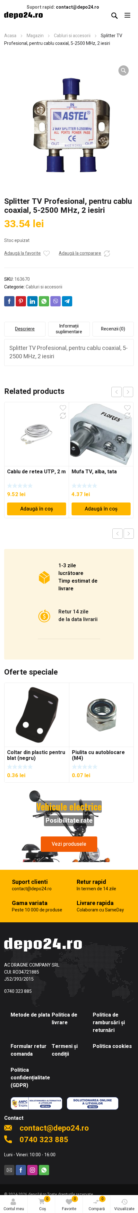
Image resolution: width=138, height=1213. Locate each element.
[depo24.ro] (23, 15)
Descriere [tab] (25, 329)
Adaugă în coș (36, 509)
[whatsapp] (44, 1170)
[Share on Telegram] (67, 301)
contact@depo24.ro (77, 7)
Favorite (69, 1204)
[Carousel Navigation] (122, 392)
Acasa (10, 35)
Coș (43, 1204)
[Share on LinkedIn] (32, 301)
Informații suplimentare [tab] (69, 329)
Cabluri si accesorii (72, 35)
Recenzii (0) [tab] (113, 329)
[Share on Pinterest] (21, 301)
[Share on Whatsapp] (44, 301)
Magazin (35, 35)
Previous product (117, 533)
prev (116, 392)
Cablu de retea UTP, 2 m (36, 472)
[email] (9, 1170)
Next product (129, 533)
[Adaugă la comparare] (107, 253)
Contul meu (14, 1209)
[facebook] (21, 1170)
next (128, 392)
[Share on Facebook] (9, 301)
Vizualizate (124, 1209)
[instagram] (32, 1170)
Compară (97, 1204)
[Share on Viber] (55, 301)
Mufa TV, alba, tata (94, 472)
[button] (123, 70)
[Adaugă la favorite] (46, 253)
